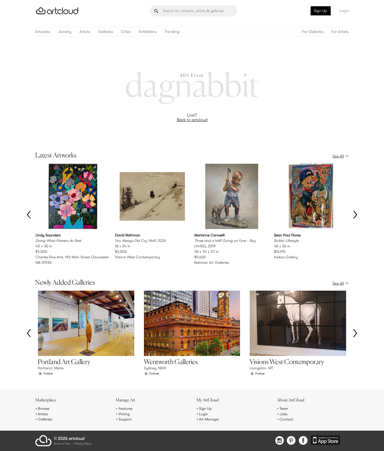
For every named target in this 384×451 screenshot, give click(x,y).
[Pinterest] (291, 441)
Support (125, 419)
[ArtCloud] (57, 11)
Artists (84, 32)
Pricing (124, 414)
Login (344, 10)
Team (284, 408)
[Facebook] (303, 441)
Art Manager (209, 419)
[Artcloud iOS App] (325, 440)
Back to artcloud (192, 120)
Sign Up (320, 10)
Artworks (42, 32)
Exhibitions (148, 32)
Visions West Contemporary (137, 257)
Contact (286, 419)
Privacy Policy (82, 443)
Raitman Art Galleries (211, 262)
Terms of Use (62, 443)
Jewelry (65, 32)
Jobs (283, 414)
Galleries (105, 32)
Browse (43, 408)
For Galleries (313, 32)
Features (125, 408)
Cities (126, 32)
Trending (172, 32)
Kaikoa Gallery (286, 257)
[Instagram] (279, 441)
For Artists (340, 32)
